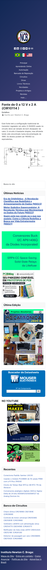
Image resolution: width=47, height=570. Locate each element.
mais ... (23, 97)
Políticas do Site (20, 559)
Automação (23, 70)
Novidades (23, 87)
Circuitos (23, 77)
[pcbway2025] (18, 285)
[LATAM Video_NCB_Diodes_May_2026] (21, 240)
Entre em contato (24, 556)
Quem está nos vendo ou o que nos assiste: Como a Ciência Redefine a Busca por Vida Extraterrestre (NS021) (22, 220)
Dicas (23, 80)
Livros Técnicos (23, 84)
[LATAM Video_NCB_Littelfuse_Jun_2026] (21, 261)
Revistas (23, 94)
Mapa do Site (7, 556)
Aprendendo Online (23, 66)
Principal (23, 63)
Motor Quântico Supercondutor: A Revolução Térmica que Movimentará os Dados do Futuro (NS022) (23, 210)
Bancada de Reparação (23, 73)
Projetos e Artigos (23, 91)
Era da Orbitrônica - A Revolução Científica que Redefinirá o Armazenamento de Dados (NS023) (23, 201)
